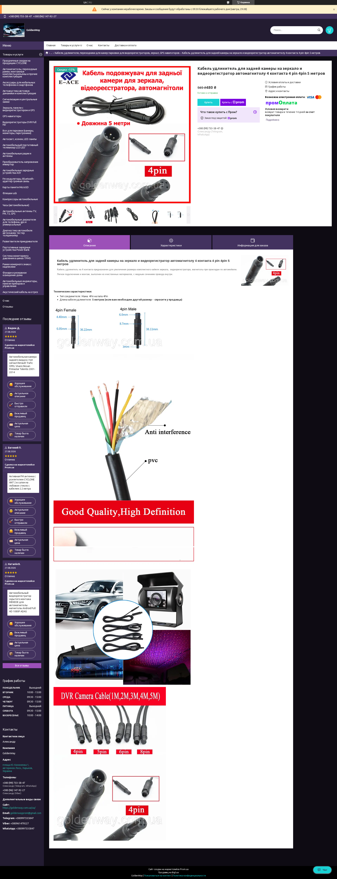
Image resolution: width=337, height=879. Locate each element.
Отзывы (8, 306)
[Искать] (319, 30)
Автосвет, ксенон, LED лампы (20, 139)
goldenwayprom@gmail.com (25, 813)
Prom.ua (184, 869)
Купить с (227, 102)
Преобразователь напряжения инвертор (20, 163)
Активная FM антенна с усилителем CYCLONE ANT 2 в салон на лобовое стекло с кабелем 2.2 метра (22, 482)
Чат (325, 869)
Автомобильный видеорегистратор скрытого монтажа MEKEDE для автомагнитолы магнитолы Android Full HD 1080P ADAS (22, 602)
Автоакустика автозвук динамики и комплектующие (19, 92)
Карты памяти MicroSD (16, 187)
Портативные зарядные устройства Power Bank (16, 248)
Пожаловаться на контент (157, 875)
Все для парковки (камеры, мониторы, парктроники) (18, 132)
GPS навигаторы (12, 116)
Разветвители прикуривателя (20, 241)
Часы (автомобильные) (16, 205)
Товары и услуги (70, 45)
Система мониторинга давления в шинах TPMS (17, 257)
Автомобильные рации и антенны (17, 154)
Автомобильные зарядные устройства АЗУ (18, 171)
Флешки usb (10, 193)
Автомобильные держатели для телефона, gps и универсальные (19, 222)
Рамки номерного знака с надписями (17, 265)
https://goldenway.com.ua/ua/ (19, 807)
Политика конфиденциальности (189, 875)
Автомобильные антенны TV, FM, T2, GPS (20, 212)
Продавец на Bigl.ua (168, 872)
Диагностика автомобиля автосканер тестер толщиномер (17, 233)
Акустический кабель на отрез (20, 292)
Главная (51, 45)
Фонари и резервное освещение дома (15, 274)
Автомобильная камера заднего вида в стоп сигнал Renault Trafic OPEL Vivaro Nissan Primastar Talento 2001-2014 (23, 364)
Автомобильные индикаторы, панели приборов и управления (20, 283)
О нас (90, 45)
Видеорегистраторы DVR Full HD (20, 123)
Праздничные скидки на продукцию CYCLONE (16, 62)
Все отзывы (22, 665)
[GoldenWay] (14, 29)
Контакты (103, 45)
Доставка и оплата (125, 45)
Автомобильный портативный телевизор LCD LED (20, 146)
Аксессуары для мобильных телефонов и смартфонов (19, 83)
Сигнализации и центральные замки (20, 100)
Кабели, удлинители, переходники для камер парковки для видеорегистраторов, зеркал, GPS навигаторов (117, 53)
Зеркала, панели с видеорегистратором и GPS (19, 109)
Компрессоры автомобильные (20, 199)
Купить (208, 102)
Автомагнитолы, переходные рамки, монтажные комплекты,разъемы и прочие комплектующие (20, 73)
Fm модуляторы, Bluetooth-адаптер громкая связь (18, 180)
